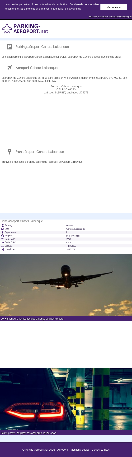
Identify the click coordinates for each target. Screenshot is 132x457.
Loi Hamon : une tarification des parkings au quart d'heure (32, 318)
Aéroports (62, 449)
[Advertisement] (66, 119)
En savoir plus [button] (73, 8)
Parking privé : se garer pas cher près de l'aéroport (28, 433)
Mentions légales (80, 449)
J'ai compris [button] (114, 7)
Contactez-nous (101, 449)
